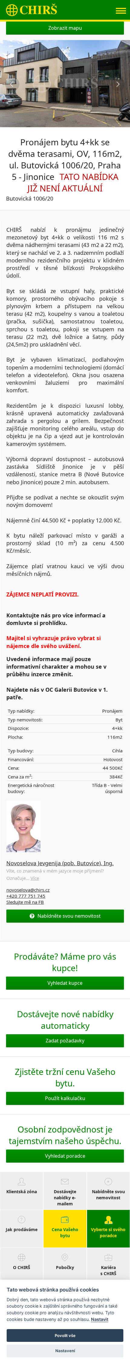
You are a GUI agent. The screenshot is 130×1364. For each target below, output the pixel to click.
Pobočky (65, 1267)
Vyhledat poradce (65, 1156)
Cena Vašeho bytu (65, 1232)
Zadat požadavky (65, 1040)
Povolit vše (65, 1335)
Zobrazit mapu (65, 28)
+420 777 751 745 (25, 896)
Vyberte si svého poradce (108, 1232)
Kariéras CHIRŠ (108, 1270)
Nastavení (65, 1350)
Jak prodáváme (21, 1229)
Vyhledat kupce (65, 983)
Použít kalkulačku (65, 1098)
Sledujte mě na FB (25, 902)
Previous (12, 84)
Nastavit (99, 1319)
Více (35, 878)
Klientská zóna (21, 1191)
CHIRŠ (31, 10)
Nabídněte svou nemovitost (69, 916)
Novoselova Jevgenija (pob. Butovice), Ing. (60, 863)
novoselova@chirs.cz (28, 890)
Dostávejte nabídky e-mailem (65, 1198)
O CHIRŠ (21, 1267)
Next (118, 84)
